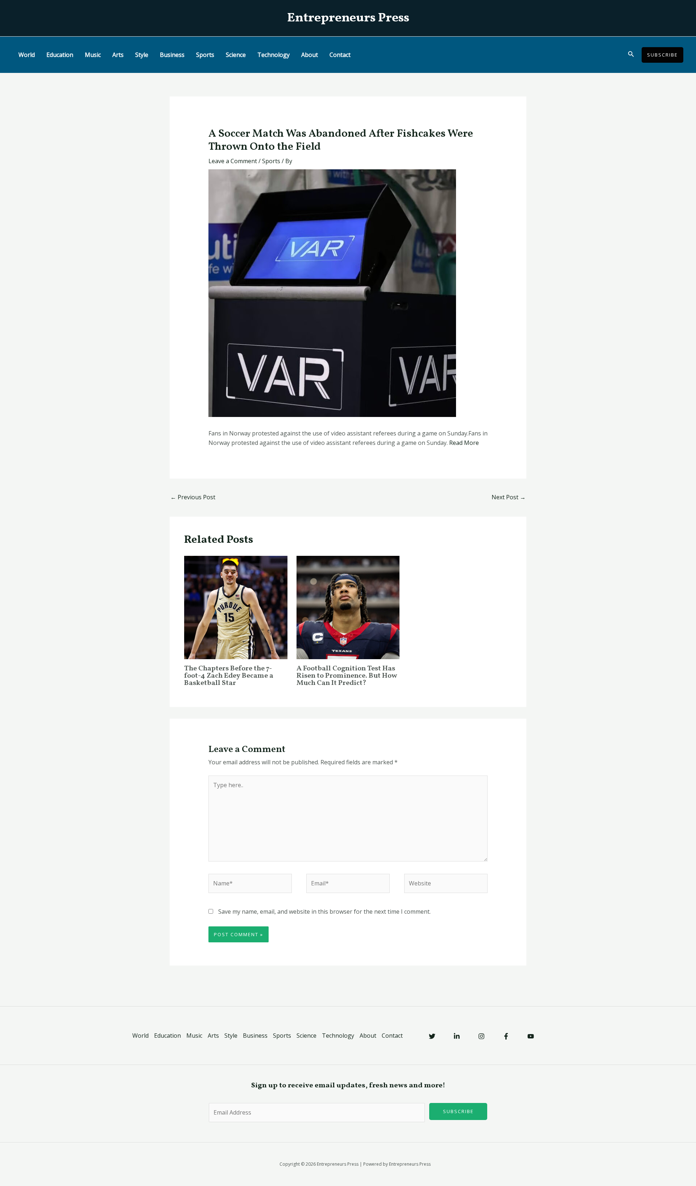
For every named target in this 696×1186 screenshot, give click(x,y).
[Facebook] (506, 1036)
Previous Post (192, 497)
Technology (273, 55)
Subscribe (458, 1111)
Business (172, 55)
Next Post (509, 497)
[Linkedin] (456, 1036)
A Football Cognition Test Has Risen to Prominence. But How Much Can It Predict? (347, 676)
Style (141, 55)
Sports (205, 55)
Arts (118, 55)
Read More (464, 443)
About (309, 55)
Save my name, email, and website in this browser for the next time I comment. (324, 912)
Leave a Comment (232, 161)
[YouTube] (530, 1036)
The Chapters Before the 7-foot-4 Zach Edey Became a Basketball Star (228, 676)
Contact (340, 55)
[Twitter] (432, 1036)
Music (93, 55)
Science (236, 55)
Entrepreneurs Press (348, 18)
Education (59, 55)
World (26, 55)
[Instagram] (481, 1036)
